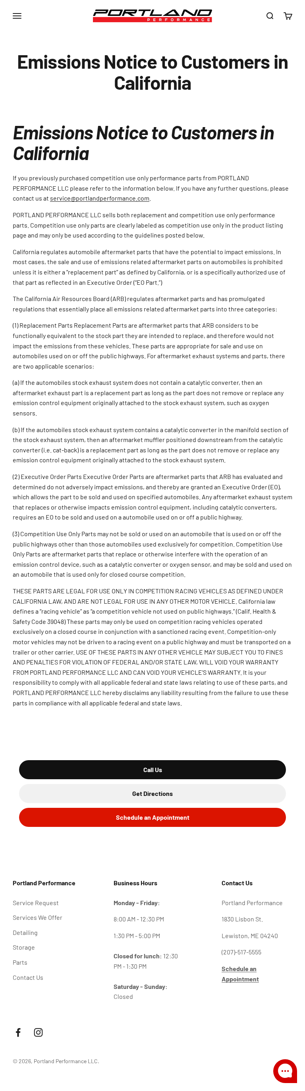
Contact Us (28, 977)
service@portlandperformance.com (99, 198)
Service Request (36, 902)
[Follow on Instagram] (38, 1032)
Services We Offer (37, 917)
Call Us (152, 769)
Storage (24, 947)
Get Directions (152, 793)
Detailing (25, 932)
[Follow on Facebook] (18, 1032)
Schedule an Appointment (152, 817)
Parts (20, 962)
